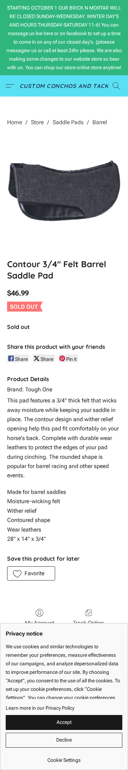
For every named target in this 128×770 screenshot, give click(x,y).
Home (14, 122)
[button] (64, 86)
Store (37, 122)
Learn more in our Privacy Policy (40, 708)
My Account (39, 623)
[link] (64, 757)
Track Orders (88, 623)
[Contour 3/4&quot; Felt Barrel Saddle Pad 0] (64, 191)
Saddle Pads (68, 122)
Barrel (99, 122)
